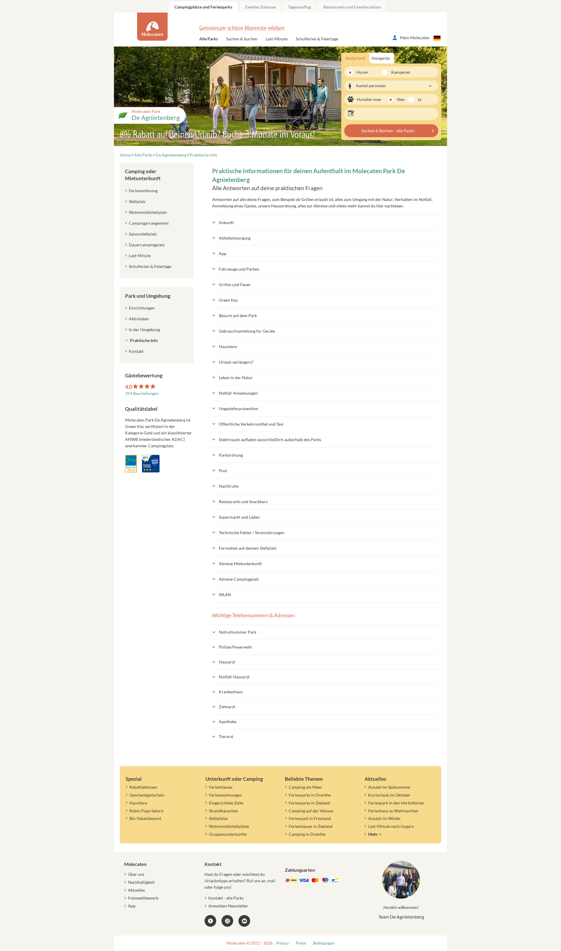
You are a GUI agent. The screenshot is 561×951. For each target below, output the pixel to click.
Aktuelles (136, 890)
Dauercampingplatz (147, 244)
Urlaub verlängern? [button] (236, 362)
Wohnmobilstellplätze (229, 826)
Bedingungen (324, 943)
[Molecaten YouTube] (244, 921)
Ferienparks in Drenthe (310, 794)
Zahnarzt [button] (227, 706)
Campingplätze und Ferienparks (203, 6)
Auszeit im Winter (384, 818)
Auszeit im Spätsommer (389, 787)
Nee (400, 99)
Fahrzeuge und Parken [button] (239, 268)
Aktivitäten (139, 318)
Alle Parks (208, 38)
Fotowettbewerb (143, 897)
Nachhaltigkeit (141, 882)
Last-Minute (277, 38)
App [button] (222, 253)
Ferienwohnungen (225, 794)
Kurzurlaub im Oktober (389, 794)
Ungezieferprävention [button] (238, 408)
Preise (301, 943)
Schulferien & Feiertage (317, 38)
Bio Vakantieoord (145, 818)
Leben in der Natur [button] (236, 377)
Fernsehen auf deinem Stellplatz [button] (247, 548)
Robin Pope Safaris (146, 810)
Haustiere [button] (228, 346)
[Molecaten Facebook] (210, 921)
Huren (362, 72)
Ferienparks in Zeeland (309, 802)
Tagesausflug (299, 6)
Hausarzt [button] (227, 661)
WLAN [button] (225, 594)
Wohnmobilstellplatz (148, 212)
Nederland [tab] (355, 58)
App (132, 905)
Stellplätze (218, 818)
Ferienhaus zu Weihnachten (393, 810)
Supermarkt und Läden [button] (239, 517)
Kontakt (136, 351)
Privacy (282, 943)
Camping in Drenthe (307, 834)
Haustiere (138, 802)
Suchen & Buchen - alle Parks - (388, 130)
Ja (419, 99)
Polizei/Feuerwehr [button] (235, 646)
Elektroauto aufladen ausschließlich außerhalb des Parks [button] (270, 439)
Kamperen (397, 72)
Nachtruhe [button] (228, 486)
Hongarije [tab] (381, 58)
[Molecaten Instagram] (227, 921)
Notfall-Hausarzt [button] (234, 676)
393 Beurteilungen (142, 393)
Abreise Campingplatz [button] (239, 579)
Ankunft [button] (226, 222)
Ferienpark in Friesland (310, 818)
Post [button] (223, 470)
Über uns (136, 874)
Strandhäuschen (223, 810)
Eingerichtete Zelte (226, 802)
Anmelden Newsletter (228, 905)
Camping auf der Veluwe (311, 810)
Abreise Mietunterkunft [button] (240, 563)
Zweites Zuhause (260, 6)
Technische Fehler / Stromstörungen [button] (251, 532)
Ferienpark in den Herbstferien (396, 802)
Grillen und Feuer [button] (235, 284)
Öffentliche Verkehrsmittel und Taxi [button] (251, 424)
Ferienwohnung (143, 190)
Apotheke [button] (227, 721)
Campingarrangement (149, 223)
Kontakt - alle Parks (226, 897)
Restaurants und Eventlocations (352, 6)
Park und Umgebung (147, 296)
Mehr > (374, 834)
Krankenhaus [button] (231, 691)
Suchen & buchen (241, 38)
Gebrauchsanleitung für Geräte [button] (247, 331)
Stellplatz (137, 201)
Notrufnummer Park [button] (237, 632)
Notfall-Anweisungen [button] (238, 393)
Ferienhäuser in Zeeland (311, 826)
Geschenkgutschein (147, 794)
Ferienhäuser (221, 787)
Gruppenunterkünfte (228, 834)
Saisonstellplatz (143, 233)
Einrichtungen (142, 307)
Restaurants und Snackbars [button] (243, 501)
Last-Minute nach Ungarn (391, 826)
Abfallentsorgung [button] (234, 237)
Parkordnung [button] (231, 455)
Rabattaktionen (143, 787)
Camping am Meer (305, 787)
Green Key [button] (228, 299)
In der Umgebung (144, 329)
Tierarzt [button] (226, 736)
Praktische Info (144, 340)
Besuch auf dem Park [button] (238, 315)
